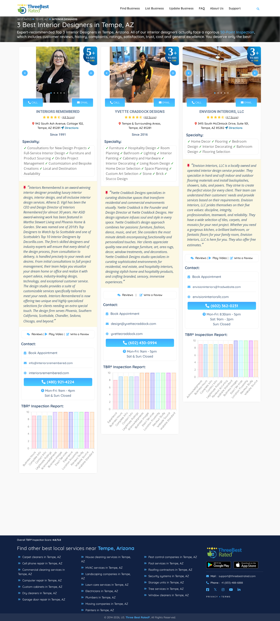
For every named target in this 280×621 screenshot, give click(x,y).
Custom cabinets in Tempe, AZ (42, 587)
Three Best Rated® (138, 617)
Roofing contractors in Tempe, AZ (170, 570)
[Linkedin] (239, 589)
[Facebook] (207, 589)
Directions (71, 128)
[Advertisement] (140, 506)
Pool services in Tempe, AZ (165, 563)
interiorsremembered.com (49, 373)
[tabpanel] (58, 75)
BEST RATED (24, 19)
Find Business (130, 8)
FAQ (202, 8)
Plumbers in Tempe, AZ (100, 597)
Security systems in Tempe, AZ (168, 576)
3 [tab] (57, 93)
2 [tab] (54, 93)
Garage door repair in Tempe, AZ (43, 599)
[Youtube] (231, 589)
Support (235, 8)
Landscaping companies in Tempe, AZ (106, 576)
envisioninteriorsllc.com (211, 297)
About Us (216, 8)
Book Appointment (42, 353)
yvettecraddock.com (127, 334)
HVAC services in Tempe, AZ (104, 567)
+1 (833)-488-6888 (232, 582)
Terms (226, 597)
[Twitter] (215, 589)
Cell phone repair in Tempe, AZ (42, 563)
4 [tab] (60, 93)
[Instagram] (223, 589)
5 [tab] (64, 93)
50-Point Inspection (237, 32)
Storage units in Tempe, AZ (166, 582)
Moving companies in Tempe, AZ (106, 604)
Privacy (212, 597)
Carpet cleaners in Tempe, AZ (41, 557)
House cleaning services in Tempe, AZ (106, 559)
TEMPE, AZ (41, 19)
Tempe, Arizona (116, 548)
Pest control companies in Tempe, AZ (172, 557)
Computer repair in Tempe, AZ (42, 580)
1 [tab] (51, 93)
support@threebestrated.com (237, 576)
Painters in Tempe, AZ (99, 610)
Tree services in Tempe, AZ (166, 589)
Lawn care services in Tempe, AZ (107, 585)
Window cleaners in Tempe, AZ (168, 595)
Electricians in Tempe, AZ (101, 591)
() (68, 117)
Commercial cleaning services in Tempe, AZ (41, 572)
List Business (154, 8)
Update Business (181, 8)
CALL (34, 102)
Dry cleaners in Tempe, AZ (39, 593)
